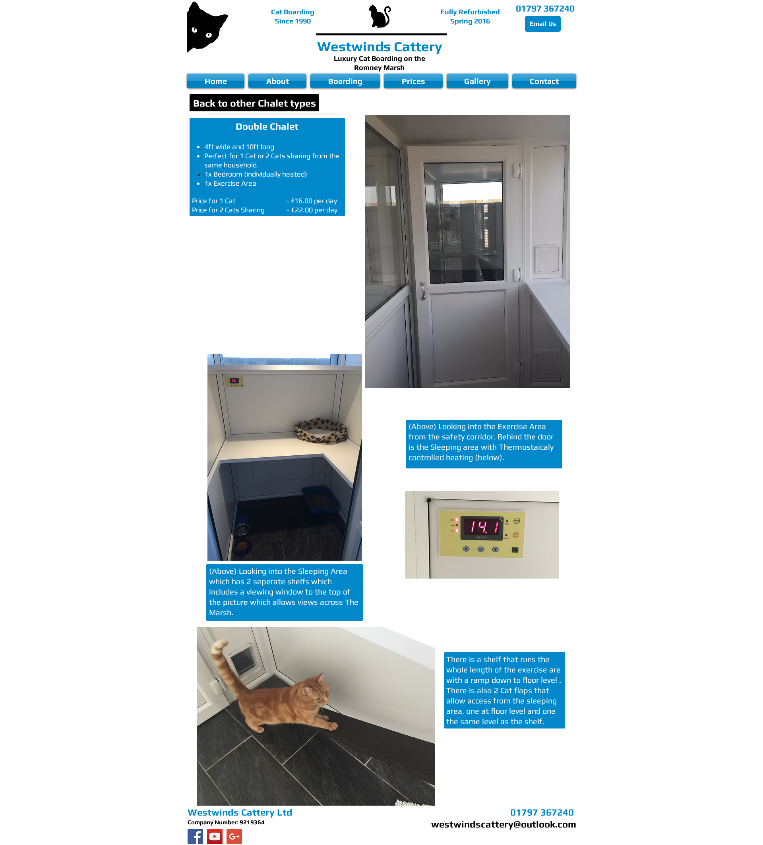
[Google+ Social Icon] (234, 836)
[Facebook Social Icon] (195, 836)
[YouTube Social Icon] (215, 836)
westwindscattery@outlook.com (503, 824)
